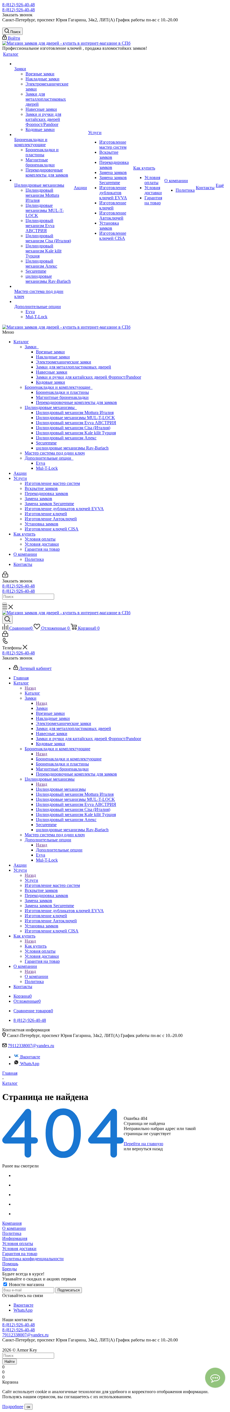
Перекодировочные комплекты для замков (76, 402)
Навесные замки (51, 372)
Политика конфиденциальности (33, 1258)
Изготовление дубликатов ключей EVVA (64, 508)
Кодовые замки (50, 382)
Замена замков (38, 498)
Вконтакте (30, 1056)
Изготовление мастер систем (52, 483)
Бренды (9, 1268)
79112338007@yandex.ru (31, 1045)
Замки (32, 346)
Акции (20, 473)
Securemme (46, 442)
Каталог (21, 341)
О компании (25, 554)
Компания (12, 1223)
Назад (30, 688)
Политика (34, 559)
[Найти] (4, 603)
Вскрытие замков (41, 488)
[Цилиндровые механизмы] (43, 180)
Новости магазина (26, 1284)
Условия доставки (42, 544)
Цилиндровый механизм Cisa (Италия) (73, 427)
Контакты (22, 564)
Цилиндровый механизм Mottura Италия (75, 412)
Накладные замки (53, 356)
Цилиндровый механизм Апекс (66, 437)
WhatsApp (29, 1063)
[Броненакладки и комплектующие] (43, 134)
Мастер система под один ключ (55, 453)
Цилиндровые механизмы (51, 407)
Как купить (24, 534)
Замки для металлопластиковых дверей (73, 367)
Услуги (20, 478)
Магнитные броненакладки (62, 397)
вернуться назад (147, 1148)
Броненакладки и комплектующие (59, 387)
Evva (40, 463)
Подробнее (12, 1406)
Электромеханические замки (63, 362)
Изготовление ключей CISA (52, 529)
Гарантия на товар (42, 549)
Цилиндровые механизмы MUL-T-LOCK (75, 417)
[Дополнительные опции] (43, 301)
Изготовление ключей (46, 513)
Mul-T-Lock (47, 468)
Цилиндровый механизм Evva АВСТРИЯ (76, 422)
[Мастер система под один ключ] (43, 286)
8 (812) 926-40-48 (18, 4)
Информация (14, 1238)
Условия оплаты (40, 539)
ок (28, 1407)
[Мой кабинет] (5, 575)
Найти (9, 1361)
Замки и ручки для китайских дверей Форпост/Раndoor (88, 377)
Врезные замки (50, 351)
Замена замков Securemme (49, 503)
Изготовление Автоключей (51, 518)
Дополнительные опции (49, 458)
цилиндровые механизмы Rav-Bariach (72, 448)
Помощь (10, 1263)
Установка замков (41, 523)
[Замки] (43, 63)
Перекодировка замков (46, 493)
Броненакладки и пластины (62, 392)
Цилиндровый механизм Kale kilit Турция (76, 432)
